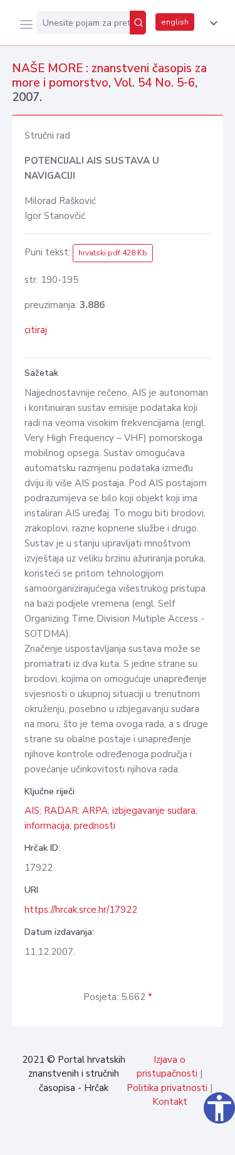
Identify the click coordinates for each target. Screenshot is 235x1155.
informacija (47, 825)
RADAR (61, 810)
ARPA (95, 810)
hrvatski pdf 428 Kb (112, 253)
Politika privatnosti (167, 1088)
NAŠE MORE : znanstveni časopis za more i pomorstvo (109, 75)
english (175, 22)
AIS (31, 810)
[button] (211, 23)
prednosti (94, 825)
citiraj (35, 330)
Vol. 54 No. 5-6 (154, 83)
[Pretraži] (138, 23)
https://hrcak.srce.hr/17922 (80, 909)
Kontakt (169, 1101)
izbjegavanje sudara (154, 810)
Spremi (132, 1138)
